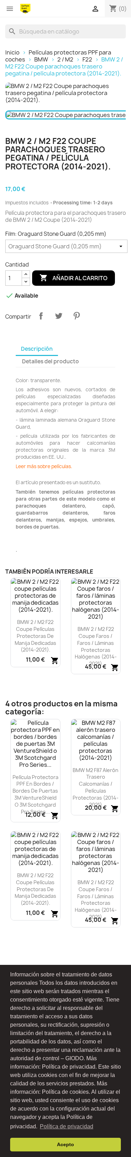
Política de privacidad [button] (66, 1126)
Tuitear (59, 316)
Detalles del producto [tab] (50, 361)
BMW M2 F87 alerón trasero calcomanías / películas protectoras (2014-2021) (95, 787)
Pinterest (76, 316)
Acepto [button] (65, 1144)
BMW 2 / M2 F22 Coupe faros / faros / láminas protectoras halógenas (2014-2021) (96, 646)
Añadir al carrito (73, 278)
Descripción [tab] (37, 348)
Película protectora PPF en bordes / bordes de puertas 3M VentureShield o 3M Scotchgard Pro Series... (35, 794)
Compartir (41, 316)
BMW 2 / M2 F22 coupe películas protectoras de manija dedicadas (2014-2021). (35, 636)
